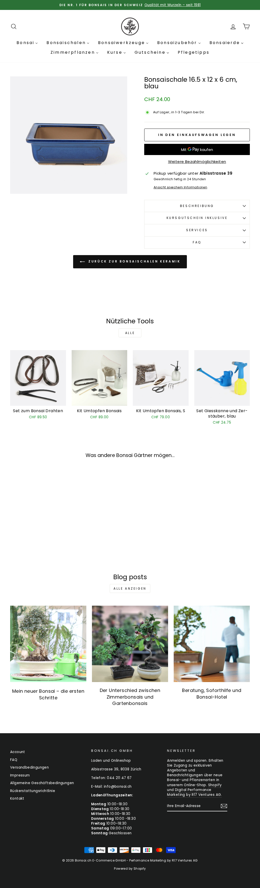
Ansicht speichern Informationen (180, 187)
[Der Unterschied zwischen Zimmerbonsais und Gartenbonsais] (130, 644)
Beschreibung (197, 206)
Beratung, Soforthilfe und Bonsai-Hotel (211, 693)
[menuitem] (27, 43)
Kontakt (17, 798)
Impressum (20, 775)
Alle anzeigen (130, 588)
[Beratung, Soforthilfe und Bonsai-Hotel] (212, 644)
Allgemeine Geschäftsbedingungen (42, 783)
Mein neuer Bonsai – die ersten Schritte (48, 694)
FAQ (197, 242)
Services (197, 230)
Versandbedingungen (29, 767)
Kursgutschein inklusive (197, 218)
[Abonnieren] (224, 806)
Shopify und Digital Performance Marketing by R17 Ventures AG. (194, 790)
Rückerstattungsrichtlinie (32, 790)
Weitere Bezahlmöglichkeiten (197, 161)
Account (17, 752)
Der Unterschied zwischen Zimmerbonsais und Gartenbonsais (130, 696)
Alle (130, 333)
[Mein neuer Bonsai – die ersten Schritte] (48, 644)
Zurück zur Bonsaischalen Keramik (134, 261)
